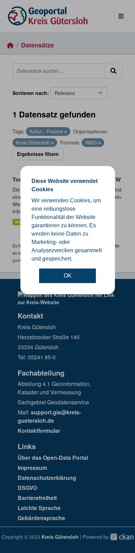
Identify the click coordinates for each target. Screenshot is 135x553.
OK (68, 276)
